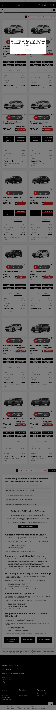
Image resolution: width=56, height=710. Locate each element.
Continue (28, 50)
